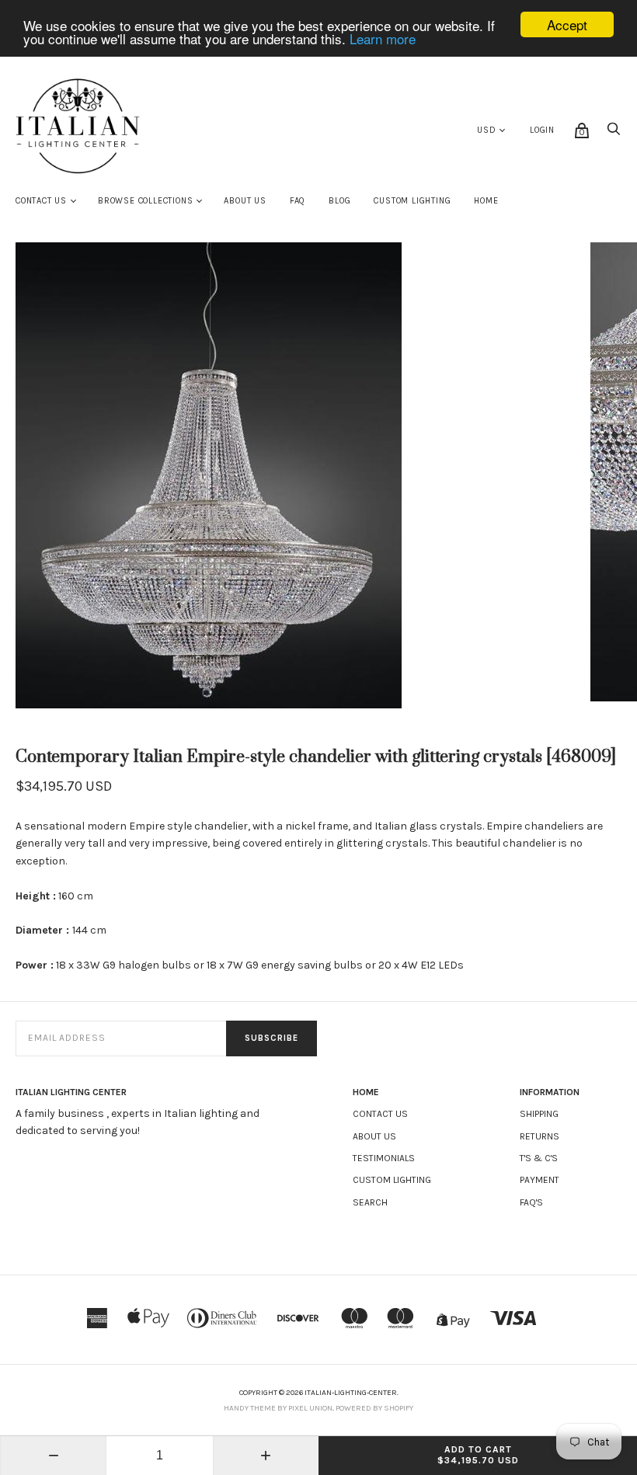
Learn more (383, 38)
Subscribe (271, 1038)
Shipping (539, 1113)
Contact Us (41, 201)
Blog (339, 201)
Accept (567, 24)
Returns (539, 1136)
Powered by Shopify (374, 1408)
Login (542, 130)
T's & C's (539, 1158)
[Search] (613, 133)
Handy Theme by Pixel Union (278, 1408)
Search (370, 1202)
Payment (539, 1179)
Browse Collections (145, 201)
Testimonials (384, 1158)
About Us (245, 201)
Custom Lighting (412, 201)
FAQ (297, 201)
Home (486, 201)
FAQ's (531, 1202)
